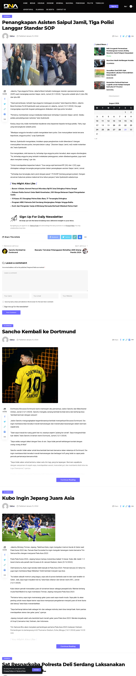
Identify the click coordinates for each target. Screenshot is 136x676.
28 (120, 129)
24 (97, 129)
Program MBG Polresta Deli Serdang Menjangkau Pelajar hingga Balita (42, 202)
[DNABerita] (11, 6)
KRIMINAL (7, 16)
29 (125, 129)
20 (114, 125)
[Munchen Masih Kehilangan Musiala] (99, 63)
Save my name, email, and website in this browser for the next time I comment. (29, 302)
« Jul (95, 138)
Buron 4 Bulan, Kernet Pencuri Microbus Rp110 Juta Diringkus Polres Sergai (44, 189)
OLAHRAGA (110, 63)
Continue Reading (68, 480)
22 (125, 125)
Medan (108, 56)
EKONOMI (109, 78)
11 (103, 121)
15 (125, 121)
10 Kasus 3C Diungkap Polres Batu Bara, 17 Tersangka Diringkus (39, 199)
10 (97, 121)
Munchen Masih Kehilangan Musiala (120, 60)
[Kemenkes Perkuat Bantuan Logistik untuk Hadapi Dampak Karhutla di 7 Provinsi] (99, 85)
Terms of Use (21, 671)
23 (131, 125)
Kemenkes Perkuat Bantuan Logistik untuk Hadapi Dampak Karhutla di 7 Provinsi (118, 84)
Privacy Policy (8, 671)
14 (120, 121)
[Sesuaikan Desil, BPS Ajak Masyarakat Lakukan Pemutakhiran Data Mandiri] (99, 73)
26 (108, 129)
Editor (12, 36)
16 (131, 121)
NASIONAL (110, 90)
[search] (121, 6)
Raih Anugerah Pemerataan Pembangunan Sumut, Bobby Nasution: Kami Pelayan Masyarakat (119, 51)
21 (120, 125)
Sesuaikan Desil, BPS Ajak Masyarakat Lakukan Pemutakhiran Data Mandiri (119, 73)
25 (103, 129)
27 (114, 129)
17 (97, 125)
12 (108, 121)
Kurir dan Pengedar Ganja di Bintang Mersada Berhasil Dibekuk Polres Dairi (44, 206)
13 (114, 121)
